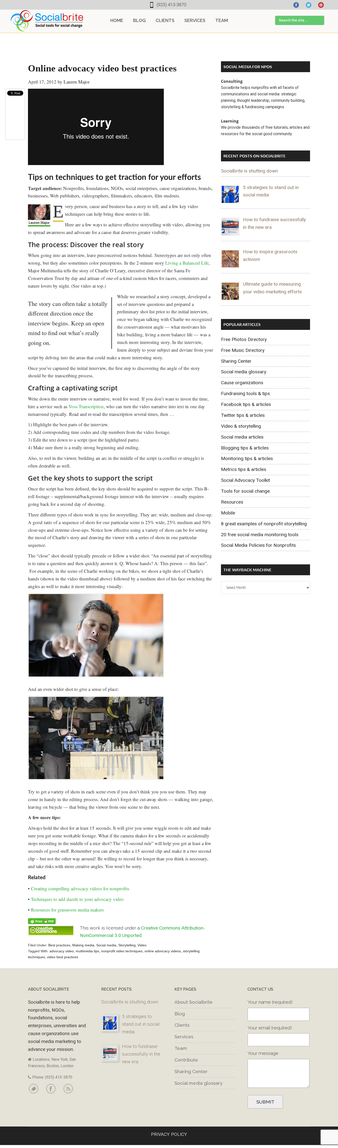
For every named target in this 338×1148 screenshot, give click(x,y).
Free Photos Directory (244, 339)
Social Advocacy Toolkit (245, 480)
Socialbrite (47, 21)
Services (183, 1036)
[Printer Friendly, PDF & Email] (42, 921)
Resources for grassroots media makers (67, 910)
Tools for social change (245, 491)
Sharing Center (236, 361)
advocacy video (61, 951)
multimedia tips (87, 951)
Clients (182, 1025)
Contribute (186, 1060)
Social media (106, 945)
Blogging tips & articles (245, 448)
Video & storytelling (241, 426)
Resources (232, 502)
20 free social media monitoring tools (259, 534)
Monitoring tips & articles (247, 458)
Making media (83, 945)
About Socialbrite (193, 1002)
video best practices (62, 957)
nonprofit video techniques (122, 951)
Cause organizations (242, 382)
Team (180, 1048)
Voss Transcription (86, 406)
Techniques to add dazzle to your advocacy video (77, 899)
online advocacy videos (163, 951)
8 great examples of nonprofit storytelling (264, 524)
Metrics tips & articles (243, 469)
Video (142, 945)
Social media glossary (243, 372)
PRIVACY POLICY (169, 1134)
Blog (179, 1013)
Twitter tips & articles (243, 415)
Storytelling (127, 945)
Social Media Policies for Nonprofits (258, 545)
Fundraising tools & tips (245, 393)
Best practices (59, 945)
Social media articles (242, 437)
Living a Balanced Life (187, 263)
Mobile (228, 513)
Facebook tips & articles (246, 404)
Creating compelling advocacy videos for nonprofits (80, 888)
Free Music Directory (243, 350)
